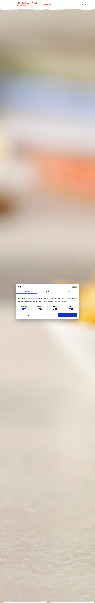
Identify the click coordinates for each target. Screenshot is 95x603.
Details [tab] (47, 291)
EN (9, 4)
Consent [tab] (27, 291)
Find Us (18, 3)
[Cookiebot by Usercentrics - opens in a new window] (71, 287)
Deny (27, 315)
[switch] (40, 309)
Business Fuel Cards (21, 6)
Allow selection (47, 315)
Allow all (67, 315)
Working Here (35, 3)
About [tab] (68, 291)
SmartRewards (25, 3)
